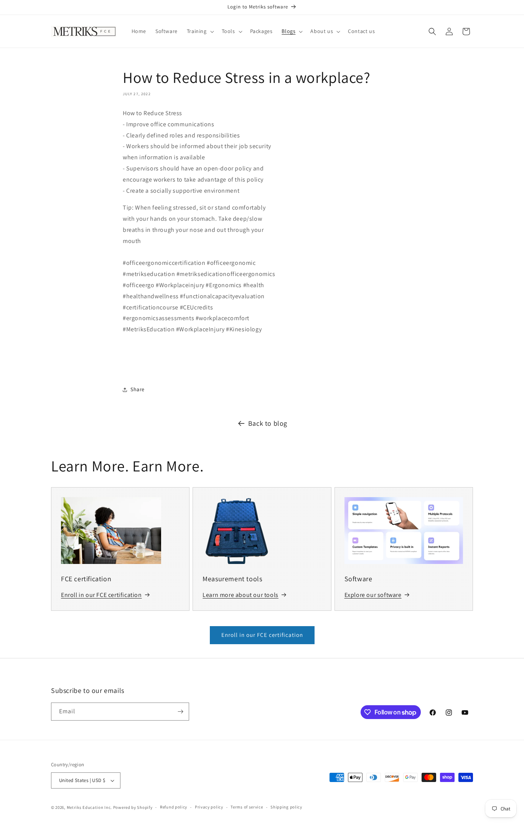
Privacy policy (209, 807)
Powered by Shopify (133, 807)
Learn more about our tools (240, 595)
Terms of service (247, 807)
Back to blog (267, 423)
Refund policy (173, 807)
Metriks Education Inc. (89, 807)
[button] (199, 31)
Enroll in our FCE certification (262, 634)
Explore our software (373, 595)
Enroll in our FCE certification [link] (101, 595)
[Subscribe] (180, 712)
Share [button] (137, 389)
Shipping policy (286, 807)
